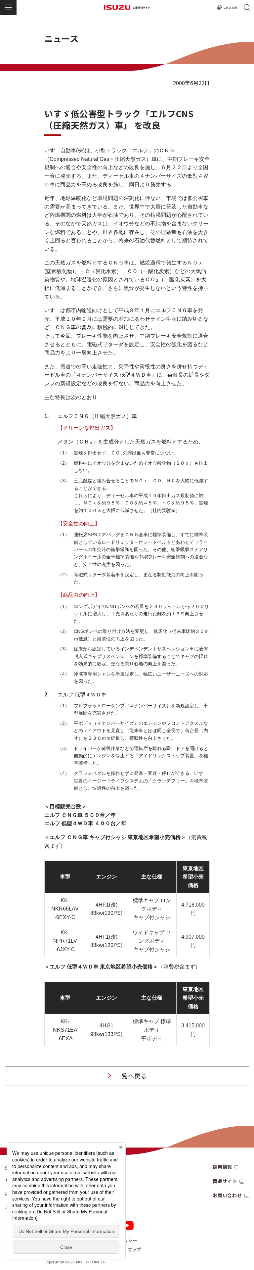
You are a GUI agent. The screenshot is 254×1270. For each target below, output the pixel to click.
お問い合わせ (227, 1195)
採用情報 (222, 1166)
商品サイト (225, 1181)
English (230, 7)
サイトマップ (127, 1249)
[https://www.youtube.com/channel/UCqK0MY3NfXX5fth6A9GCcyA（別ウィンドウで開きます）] (127, 1225)
